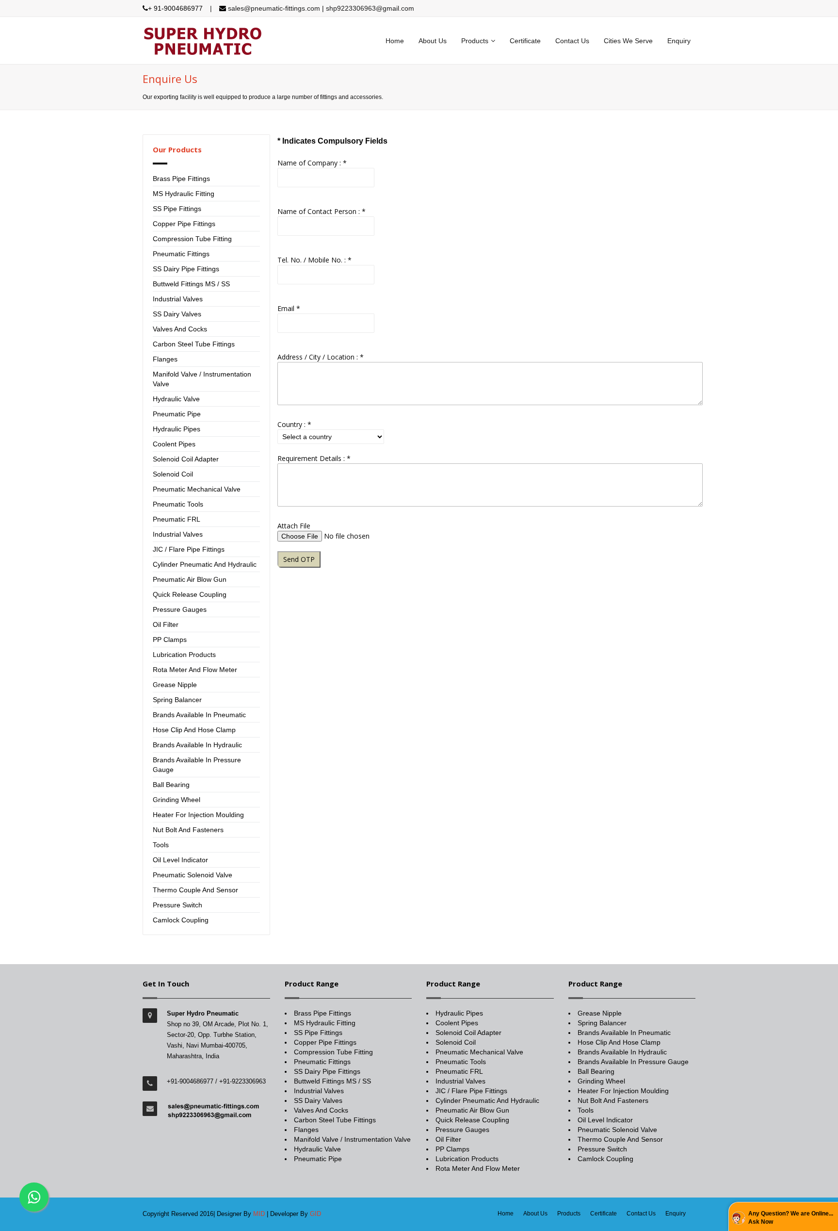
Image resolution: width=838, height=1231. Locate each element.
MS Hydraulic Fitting (183, 193)
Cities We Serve (628, 41)
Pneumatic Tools (178, 504)
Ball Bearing (171, 784)
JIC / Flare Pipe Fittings (189, 549)
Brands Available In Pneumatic (199, 715)
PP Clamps (170, 639)
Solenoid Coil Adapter (186, 459)
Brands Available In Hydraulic (197, 745)
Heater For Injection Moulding (198, 815)
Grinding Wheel (176, 800)
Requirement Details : (314, 458)
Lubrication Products (184, 654)
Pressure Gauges (180, 609)
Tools (161, 845)
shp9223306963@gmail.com (370, 8)
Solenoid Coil (173, 474)
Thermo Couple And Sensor (195, 890)
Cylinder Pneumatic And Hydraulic (205, 564)
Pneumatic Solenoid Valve (192, 875)
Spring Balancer (177, 700)
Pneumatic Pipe (177, 414)
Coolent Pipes (174, 444)
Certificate (525, 41)
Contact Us (572, 41)
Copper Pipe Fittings (184, 224)
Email (288, 308)
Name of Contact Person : (321, 211)
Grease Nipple (175, 685)
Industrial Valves (178, 299)
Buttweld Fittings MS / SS (191, 284)
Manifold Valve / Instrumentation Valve (352, 1139)
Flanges (165, 359)
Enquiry (679, 41)
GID (315, 1213)
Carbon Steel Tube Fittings (194, 344)
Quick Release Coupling (189, 594)
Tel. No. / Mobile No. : (314, 259)
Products (474, 41)
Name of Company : (312, 162)
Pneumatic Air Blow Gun (189, 579)
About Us (433, 41)
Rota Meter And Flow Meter (195, 669)
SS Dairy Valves (177, 314)
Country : (294, 424)
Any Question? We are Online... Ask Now (790, 1217)
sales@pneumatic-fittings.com (275, 8)
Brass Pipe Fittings (181, 178)
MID (259, 1213)
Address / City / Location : (320, 356)
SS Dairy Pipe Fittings (186, 269)
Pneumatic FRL (176, 519)
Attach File (293, 525)
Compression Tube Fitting (192, 239)
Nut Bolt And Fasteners (188, 830)
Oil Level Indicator (180, 860)
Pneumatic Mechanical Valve (197, 489)
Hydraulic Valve (176, 399)
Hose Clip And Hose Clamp (194, 730)
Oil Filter (165, 624)
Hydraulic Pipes (176, 429)
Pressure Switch (177, 905)
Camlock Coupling (181, 920)
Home (395, 41)
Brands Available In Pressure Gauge (633, 1062)
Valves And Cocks (180, 329)
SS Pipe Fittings (177, 209)
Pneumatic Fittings (181, 254)
